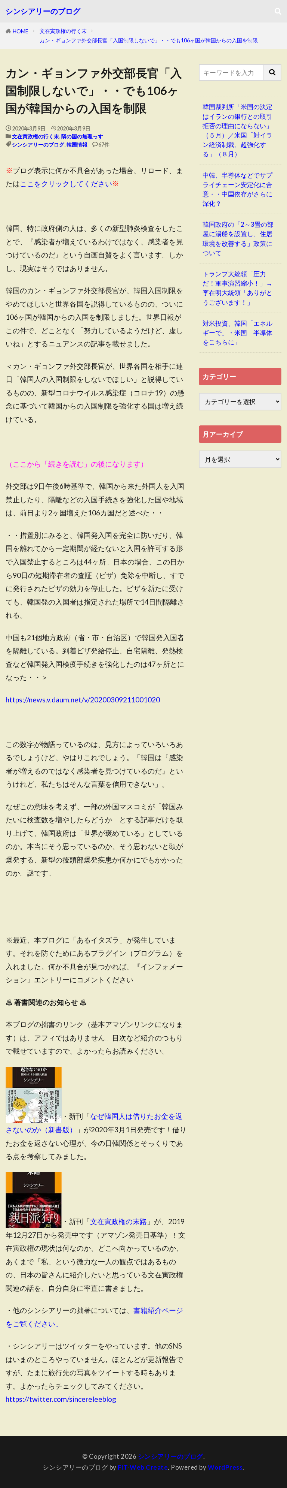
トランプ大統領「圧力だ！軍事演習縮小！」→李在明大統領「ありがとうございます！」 (237, 288)
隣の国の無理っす (82, 136)
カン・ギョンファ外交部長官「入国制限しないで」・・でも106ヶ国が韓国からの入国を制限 (149, 40)
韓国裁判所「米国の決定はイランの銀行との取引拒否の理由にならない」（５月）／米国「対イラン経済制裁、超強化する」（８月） (237, 130)
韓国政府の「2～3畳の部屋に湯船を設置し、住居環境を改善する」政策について (238, 238)
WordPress (225, 1467)
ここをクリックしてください (66, 183)
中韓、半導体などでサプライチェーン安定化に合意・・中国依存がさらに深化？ (237, 189)
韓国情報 (77, 144)
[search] (272, 72)
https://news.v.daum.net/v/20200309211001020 (83, 699)
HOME (20, 31)
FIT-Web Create (143, 1467)
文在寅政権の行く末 (63, 31)
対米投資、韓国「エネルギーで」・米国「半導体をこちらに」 (237, 332)
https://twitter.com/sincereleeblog (61, 1399)
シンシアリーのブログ (43, 11)
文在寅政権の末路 (118, 1221)
